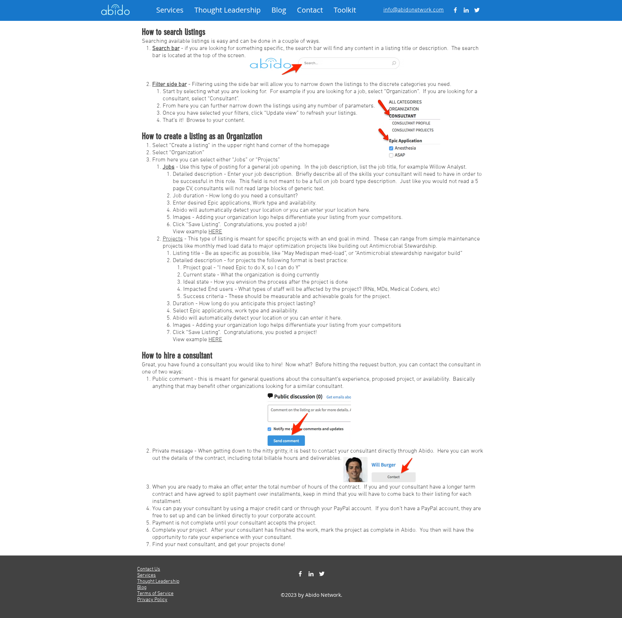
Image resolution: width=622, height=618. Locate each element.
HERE (215, 231)
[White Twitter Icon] (477, 10)
